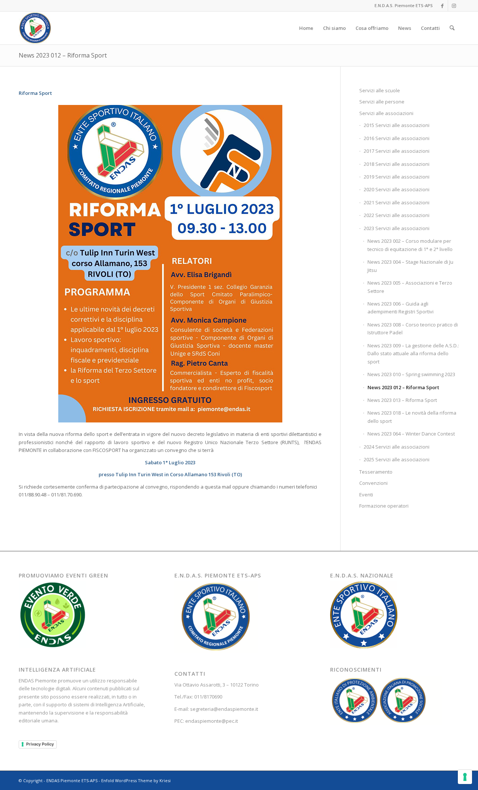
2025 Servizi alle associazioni (396, 459)
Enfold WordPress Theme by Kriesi (136, 780)
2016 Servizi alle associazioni (396, 138)
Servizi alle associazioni (386, 113)
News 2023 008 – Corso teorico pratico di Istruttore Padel (412, 328)
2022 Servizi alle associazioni (396, 215)
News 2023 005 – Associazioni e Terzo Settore (409, 286)
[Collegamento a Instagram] (453, 5)
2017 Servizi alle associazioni (396, 151)
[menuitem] (306, 28)
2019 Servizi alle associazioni (396, 176)
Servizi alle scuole (379, 90)
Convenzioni (373, 483)
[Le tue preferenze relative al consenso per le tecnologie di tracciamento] (465, 777)
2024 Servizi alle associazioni (396, 446)
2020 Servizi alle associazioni (396, 189)
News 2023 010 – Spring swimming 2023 (411, 374)
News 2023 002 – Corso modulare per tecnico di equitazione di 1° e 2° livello (410, 245)
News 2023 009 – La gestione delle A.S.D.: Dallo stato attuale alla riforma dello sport (413, 353)
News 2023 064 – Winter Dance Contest (411, 433)
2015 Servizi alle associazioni (396, 125)
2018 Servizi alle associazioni (396, 164)
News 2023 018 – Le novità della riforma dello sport (411, 416)
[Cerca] (452, 28)
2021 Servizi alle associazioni (396, 202)
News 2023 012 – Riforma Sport (63, 55)
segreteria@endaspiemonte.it (224, 709)
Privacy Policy (40, 744)
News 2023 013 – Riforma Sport (402, 400)
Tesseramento (375, 471)
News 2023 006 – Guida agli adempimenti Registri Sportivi (400, 307)
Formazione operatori (384, 505)
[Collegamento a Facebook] (442, 5)
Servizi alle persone (381, 101)
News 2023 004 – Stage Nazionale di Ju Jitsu (410, 265)
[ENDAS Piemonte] (35, 28)
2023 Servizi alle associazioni (396, 228)
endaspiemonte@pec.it (211, 721)
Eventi (366, 494)
